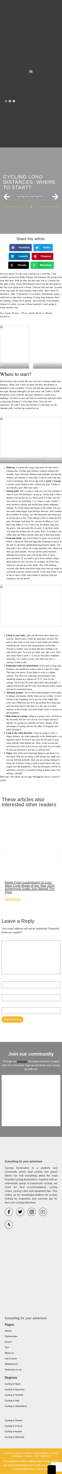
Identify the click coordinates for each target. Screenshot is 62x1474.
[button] (31, 71)
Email (6, 992)
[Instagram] (6, 101)
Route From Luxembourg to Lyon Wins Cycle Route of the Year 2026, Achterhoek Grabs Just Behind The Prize (30, 887)
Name (6, 979)
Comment (8, 938)
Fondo (57, 481)
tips (39, 776)
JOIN (48, 481)
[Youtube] (14, 101)
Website (6, 1005)
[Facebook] (10, 101)
